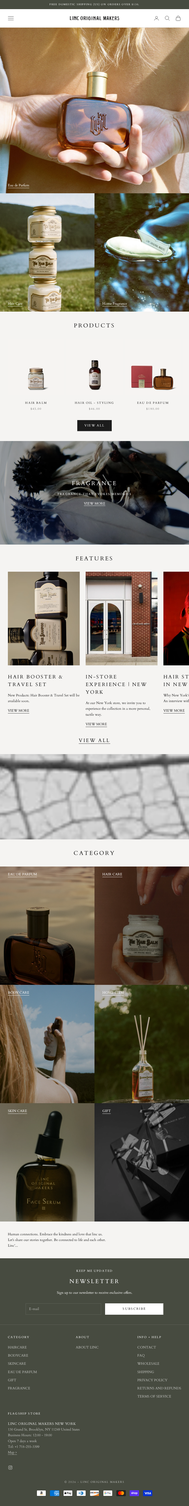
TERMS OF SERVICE (154, 1396)
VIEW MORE (94, 503)
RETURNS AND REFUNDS (159, 1388)
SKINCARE (17, 1363)
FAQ (141, 1355)
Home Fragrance (114, 303)
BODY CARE (18, 992)
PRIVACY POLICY (152, 1380)
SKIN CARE (17, 1111)
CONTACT (146, 1347)
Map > (12, 1452)
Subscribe (134, 1309)
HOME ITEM (113, 992)
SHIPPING (145, 1372)
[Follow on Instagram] (10, 1467)
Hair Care (15, 303)
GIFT (106, 1111)
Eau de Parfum (18, 185)
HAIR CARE (112, 874)
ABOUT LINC (87, 1347)
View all (94, 425)
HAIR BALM (36, 403)
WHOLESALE (148, 1363)
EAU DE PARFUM (22, 874)
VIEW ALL (94, 740)
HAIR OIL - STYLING (94, 403)
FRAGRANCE (19, 1388)
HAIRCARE (17, 1347)
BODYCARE (18, 1355)
